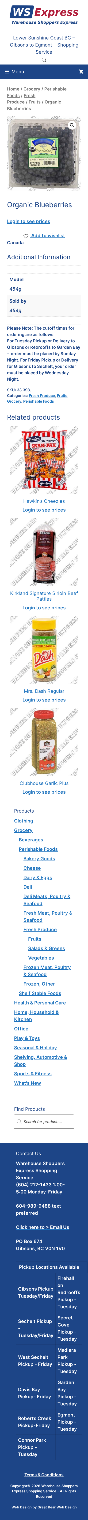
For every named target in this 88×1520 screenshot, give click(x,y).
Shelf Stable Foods (40, 993)
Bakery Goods (39, 858)
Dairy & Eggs (37, 877)
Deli (27, 887)
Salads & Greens (46, 948)
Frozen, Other (39, 984)
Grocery (31, 88)
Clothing (23, 821)
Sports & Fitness (33, 1073)
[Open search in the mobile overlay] (44, 59)
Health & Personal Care (40, 1003)
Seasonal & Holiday (35, 1048)
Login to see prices (28, 221)
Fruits (35, 101)
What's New (27, 1083)
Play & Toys (27, 1038)
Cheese (32, 868)
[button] (72, 125)
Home (13, 88)
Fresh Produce (42, 395)
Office (21, 1029)
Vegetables (41, 958)
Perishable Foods (38, 401)
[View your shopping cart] (81, 72)
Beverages (31, 840)
